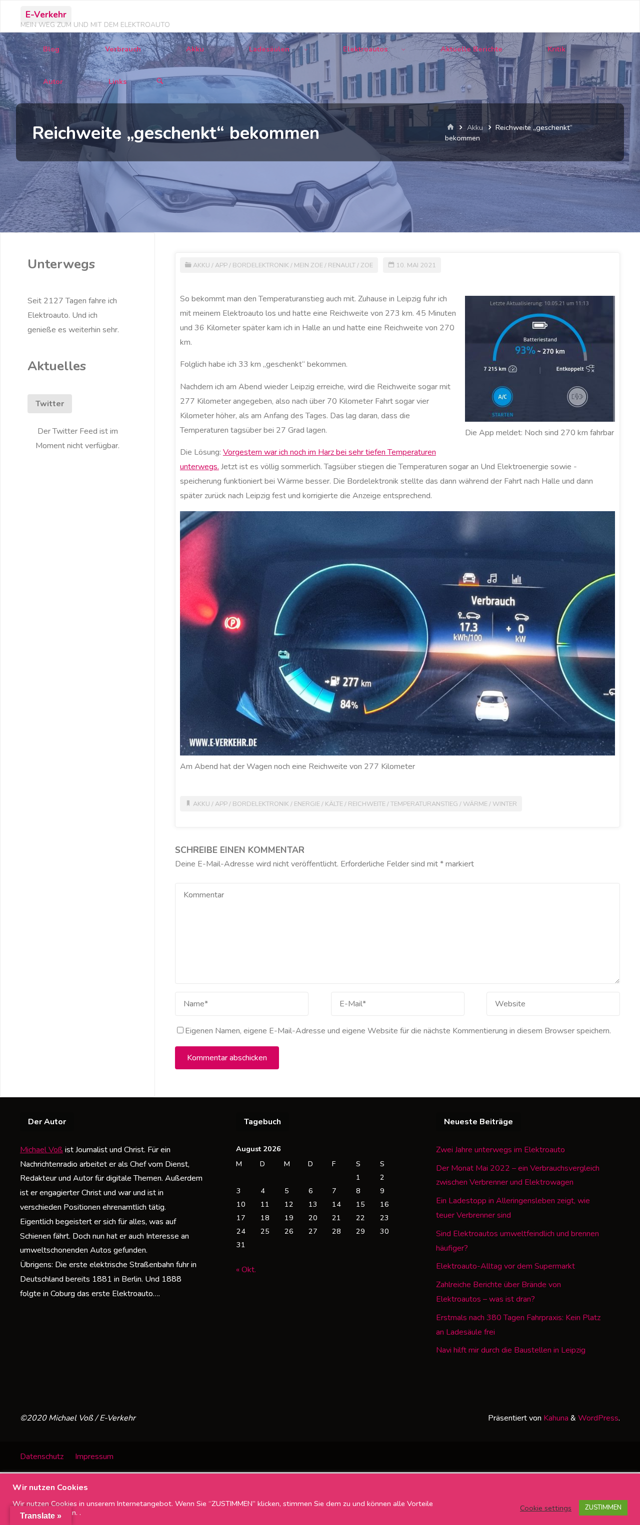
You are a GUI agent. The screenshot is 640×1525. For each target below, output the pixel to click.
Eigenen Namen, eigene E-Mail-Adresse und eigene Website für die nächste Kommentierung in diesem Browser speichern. (398, 1030)
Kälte (334, 803)
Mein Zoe (308, 265)
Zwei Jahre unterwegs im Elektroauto (500, 1149)
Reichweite (367, 803)
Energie (307, 803)
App (221, 265)
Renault (342, 265)
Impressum (94, 1456)
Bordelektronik (260, 265)
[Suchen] (160, 81)
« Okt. (246, 1269)
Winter (504, 803)
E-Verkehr (46, 14)
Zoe (366, 265)
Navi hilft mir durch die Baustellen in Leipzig (511, 1350)
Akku (475, 127)
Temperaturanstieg (424, 803)
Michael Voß (41, 1149)
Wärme (475, 803)
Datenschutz (42, 1456)
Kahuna (555, 1418)
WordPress (598, 1418)
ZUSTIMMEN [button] (603, 1507)
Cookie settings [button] (546, 1508)
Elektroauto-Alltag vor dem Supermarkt (505, 1266)
